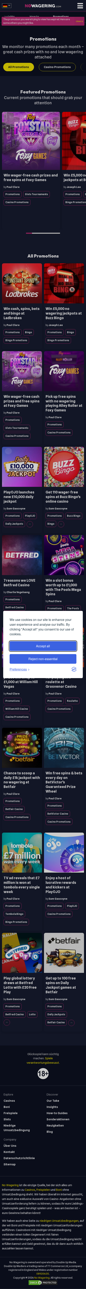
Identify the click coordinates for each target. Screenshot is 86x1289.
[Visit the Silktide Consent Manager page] (74, 669)
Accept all (43, 646)
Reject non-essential (43, 659)
